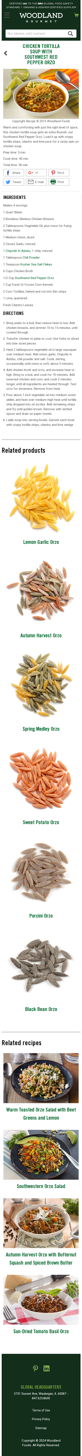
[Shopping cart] (76, 15)
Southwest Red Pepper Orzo (34, 278)
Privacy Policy (41, 1419)
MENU (7, 14)
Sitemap (41, 1428)
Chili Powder (31, 257)
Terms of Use (41, 1410)
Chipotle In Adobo (18, 251)
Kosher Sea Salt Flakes (36, 264)
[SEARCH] (71, 33)
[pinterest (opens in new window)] (35, 1370)
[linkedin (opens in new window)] (46, 1370)
